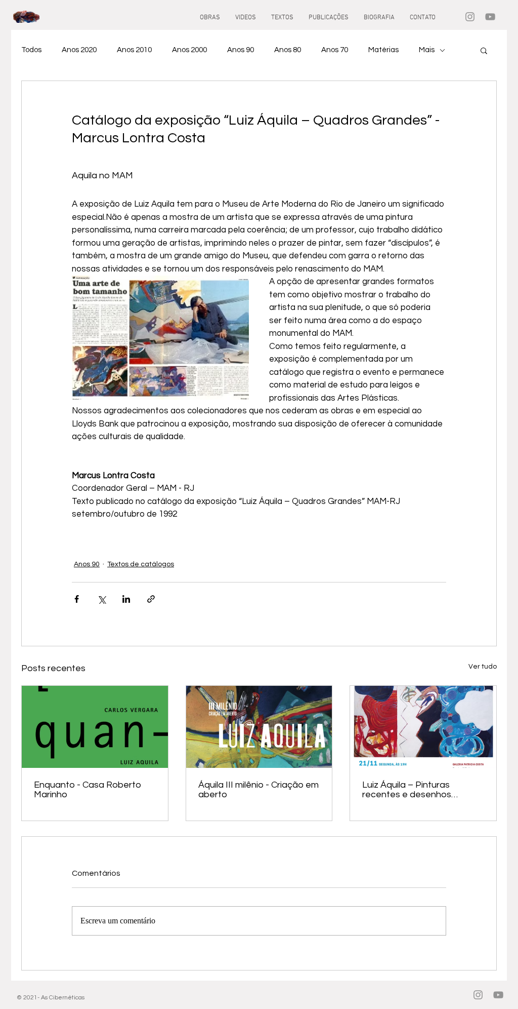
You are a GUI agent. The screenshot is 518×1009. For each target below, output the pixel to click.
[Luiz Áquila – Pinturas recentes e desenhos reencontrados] (423, 727)
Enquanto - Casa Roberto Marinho (87, 789)
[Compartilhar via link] (151, 599)
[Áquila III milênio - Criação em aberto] (259, 727)
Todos (31, 50)
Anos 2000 (189, 50)
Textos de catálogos (140, 564)
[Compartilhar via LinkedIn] (126, 599)
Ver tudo (482, 666)
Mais (427, 50)
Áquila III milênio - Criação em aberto (258, 789)
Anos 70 (334, 50)
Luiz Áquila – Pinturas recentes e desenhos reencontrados (406, 789)
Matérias (383, 50)
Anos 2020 (79, 50)
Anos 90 (240, 50)
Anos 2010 (134, 50)
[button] (484, 50)
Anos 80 (287, 50)
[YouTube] (490, 17)
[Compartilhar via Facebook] (76, 599)
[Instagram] (470, 17)
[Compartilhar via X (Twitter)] (101, 599)
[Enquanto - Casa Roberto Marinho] (95, 727)
